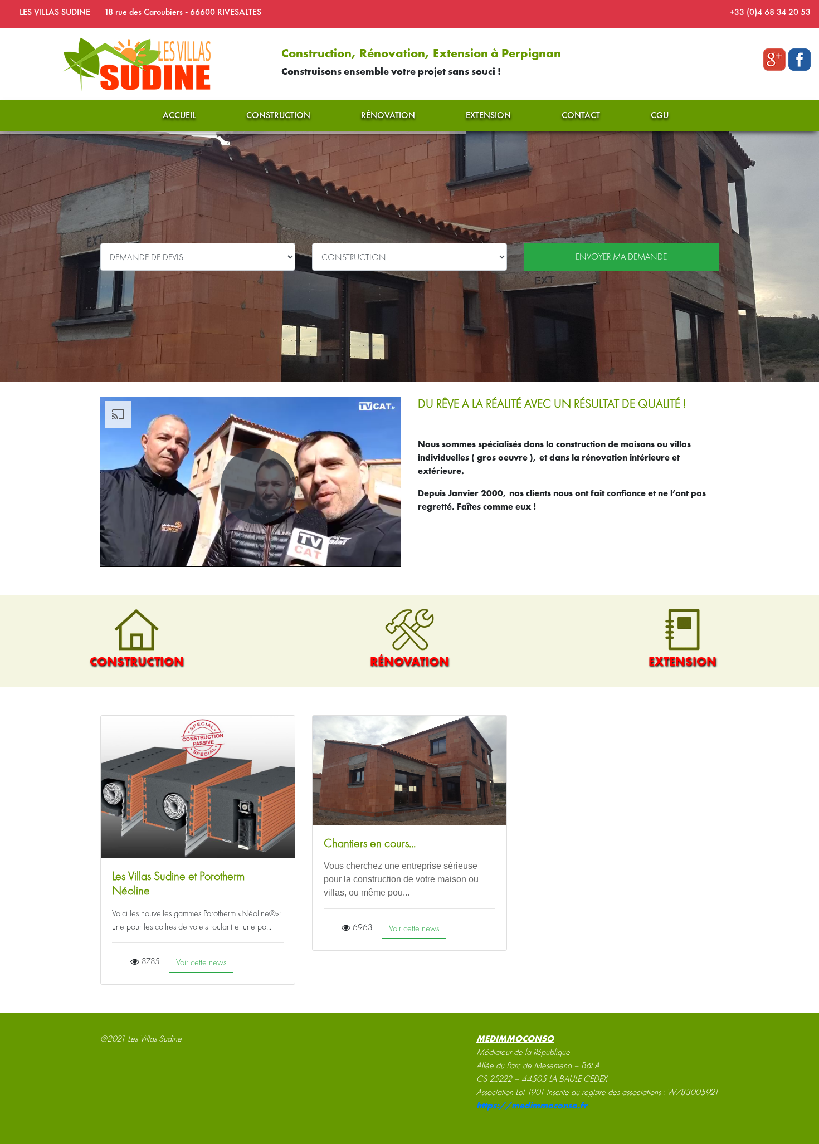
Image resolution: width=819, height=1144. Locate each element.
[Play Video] (258, 486)
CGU (660, 115)
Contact (581, 115)
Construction (278, 115)
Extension (488, 115)
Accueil (179, 115)
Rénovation (388, 115)
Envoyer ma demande (621, 256)
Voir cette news (201, 962)
